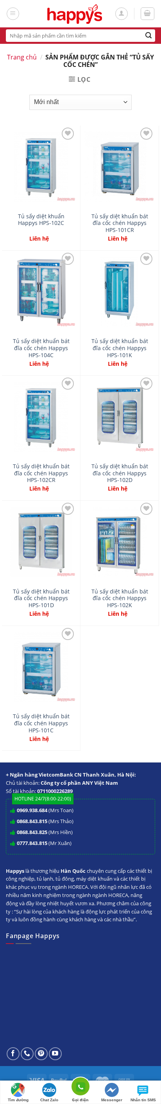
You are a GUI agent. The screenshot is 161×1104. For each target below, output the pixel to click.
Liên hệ (39, 238)
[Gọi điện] (80, 1088)
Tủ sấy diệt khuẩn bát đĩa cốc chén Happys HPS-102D (119, 473)
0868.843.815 (32, 821)
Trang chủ (22, 57)
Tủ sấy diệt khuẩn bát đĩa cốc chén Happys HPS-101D (41, 598)
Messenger (111, 1100)
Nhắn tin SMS (143, 1100)
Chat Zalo (49, 1100)
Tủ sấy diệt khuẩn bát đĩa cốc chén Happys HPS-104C (41, 348)
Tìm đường (18, 1100)
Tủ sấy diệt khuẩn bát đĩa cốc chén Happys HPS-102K (119, 598)
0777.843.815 (32, 843)
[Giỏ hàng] (148, 13)
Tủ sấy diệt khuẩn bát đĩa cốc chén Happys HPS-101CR (119, 223)
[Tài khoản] (121, 13)
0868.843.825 (32, 832)
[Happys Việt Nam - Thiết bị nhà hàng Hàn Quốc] (75, 14)
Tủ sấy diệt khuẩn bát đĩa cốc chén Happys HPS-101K (119, 348)
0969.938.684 (32, 810)
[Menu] (13, 13)
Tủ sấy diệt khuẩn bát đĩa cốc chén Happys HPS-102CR (41, 473)
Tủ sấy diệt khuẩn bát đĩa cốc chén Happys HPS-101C (41, 723)
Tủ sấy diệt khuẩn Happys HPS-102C (41, 220)
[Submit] (148, 35)
